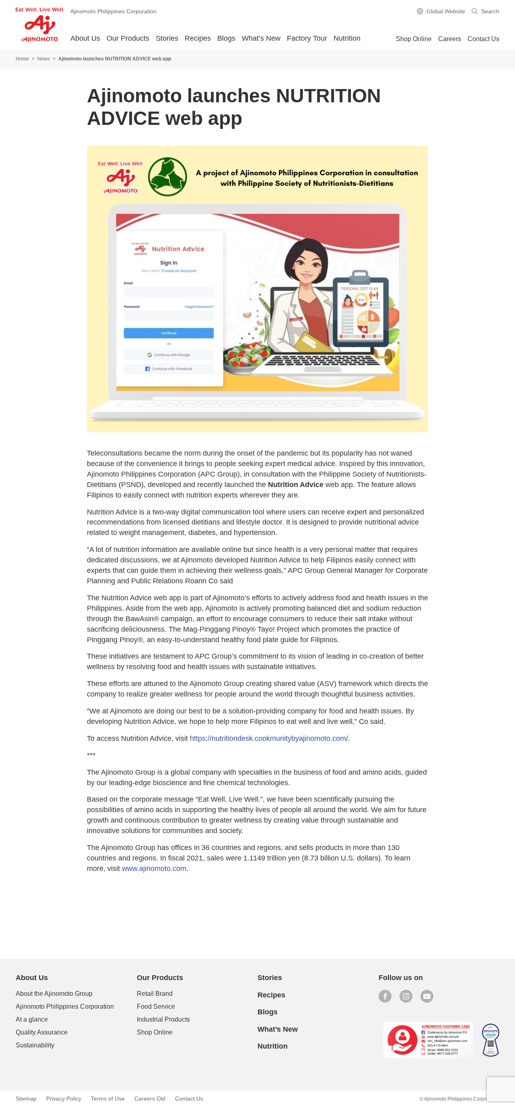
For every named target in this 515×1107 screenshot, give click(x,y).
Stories (167, 38)
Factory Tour (307, 38)
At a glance (32, 1019)
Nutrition (347, 38)
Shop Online (155, 1032)
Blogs (268, 1012)
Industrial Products (163, 1019)
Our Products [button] (128, 38)
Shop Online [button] (414, 38)
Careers (449, 38)
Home (22, 59)
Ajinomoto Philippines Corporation (65, 1006)
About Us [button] (85, 38)
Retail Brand (155, 993)
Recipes (198, 38)
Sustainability (35, 1045)
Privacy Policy (63, 1098)
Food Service (156, 1006)
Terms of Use (108, 1098)
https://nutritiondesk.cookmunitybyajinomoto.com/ (269, 738)
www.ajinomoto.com (154, 868)
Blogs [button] (226, 38)
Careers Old (149, 1098)
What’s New (261, 38)
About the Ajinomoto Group (54, 993)
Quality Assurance (42, 1032)
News (43, 59)
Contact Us (483, 38)
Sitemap (26, 1098)
